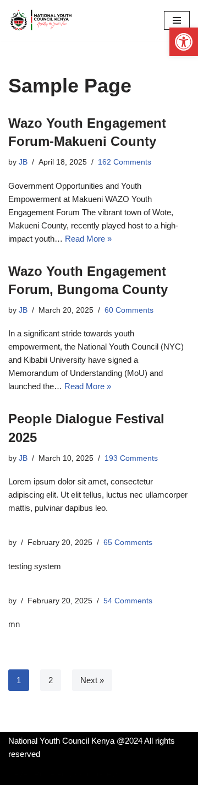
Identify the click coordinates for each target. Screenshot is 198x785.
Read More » (88, 238)
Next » (92, 680)
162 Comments (124, 162)
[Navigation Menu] (177, 20)
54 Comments (127, 601)
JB (23, 162)
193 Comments (131, 458)
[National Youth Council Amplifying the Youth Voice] (41, 20)
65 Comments (127, 542)
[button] (183, 42)
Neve (18, 773)
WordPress (99, 773)
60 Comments (129, 310)
